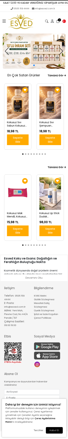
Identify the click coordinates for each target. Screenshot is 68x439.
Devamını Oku (34, 278)
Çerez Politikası (42, 318)
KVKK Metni (40, 295)
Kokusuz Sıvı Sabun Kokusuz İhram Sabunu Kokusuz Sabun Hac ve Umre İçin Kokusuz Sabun (17, 124)
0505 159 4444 (21, 8)
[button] (4, 21)
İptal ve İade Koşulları (46, 314)
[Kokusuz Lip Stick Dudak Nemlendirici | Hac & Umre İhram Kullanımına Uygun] (50, 193)
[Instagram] (37, 364)
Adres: (8, 310)
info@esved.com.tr (45, 8)
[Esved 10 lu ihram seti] (34, 51)
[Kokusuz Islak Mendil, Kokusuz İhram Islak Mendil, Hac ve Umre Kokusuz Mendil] (18, 193)
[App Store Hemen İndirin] (47, 356)
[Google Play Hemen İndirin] (47, 346)
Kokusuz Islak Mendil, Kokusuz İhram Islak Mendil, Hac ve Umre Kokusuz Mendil (16, 215)
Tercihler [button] (38, 430)
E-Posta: (9, 303)
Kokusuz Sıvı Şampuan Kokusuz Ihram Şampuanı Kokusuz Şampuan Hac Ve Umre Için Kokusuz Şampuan (50, 124)
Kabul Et (54, 430)
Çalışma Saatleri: (14, 321)
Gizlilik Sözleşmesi (44, 299)
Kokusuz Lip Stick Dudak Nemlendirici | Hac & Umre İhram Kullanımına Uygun (49, 215)
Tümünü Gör (56, 75)
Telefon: (9, 295)
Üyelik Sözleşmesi (44, 310)
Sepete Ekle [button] (18, 140)
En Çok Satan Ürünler (23, 75)
